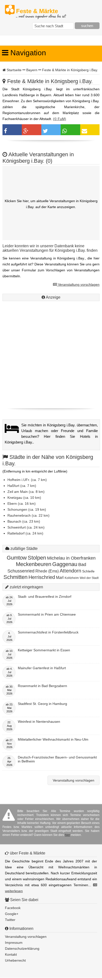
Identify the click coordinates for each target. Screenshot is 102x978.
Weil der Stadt (89, 578)
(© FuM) (59, 119)
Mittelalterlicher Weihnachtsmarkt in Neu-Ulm (53, 739)
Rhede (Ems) (47, 571)
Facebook (13, 908)
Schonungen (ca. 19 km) (26, 509)
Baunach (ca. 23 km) (23, 521)
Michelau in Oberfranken (71, 558)
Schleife (88, 571)
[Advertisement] (51, 353)
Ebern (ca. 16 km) (21, 503)
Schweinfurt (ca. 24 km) (26, 527)
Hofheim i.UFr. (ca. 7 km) (27, 480)
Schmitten (15, 577)
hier (67, 835)
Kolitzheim (72, 578)
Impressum (14, 943)
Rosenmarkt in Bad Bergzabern (42, 686)
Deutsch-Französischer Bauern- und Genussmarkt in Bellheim (57, 759)
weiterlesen (14, 891)
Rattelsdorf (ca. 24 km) (25, 533)
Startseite (14, 70)
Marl (60, 577)
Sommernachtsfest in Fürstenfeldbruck (48, 632)
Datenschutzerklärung (22, 948)
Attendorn (70, 570)
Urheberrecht (15, 960)
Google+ (11, 914)
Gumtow (17, 558)
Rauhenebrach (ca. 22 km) (28, 515)
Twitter (10, 920)
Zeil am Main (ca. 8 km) (26, 492)
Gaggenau (64, 564)
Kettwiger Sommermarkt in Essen (44, 650)
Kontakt (11, 954)
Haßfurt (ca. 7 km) (21, 486)
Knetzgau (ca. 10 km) (24, 498)
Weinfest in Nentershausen (39, 722)
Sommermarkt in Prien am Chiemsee (47, 614)
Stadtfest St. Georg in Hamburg (42, 704)
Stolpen (37, 558)
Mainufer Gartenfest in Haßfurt (42, 668)
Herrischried (41, 577)
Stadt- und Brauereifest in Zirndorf (44, 597)
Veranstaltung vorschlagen (78, 284)
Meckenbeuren (33, 564)
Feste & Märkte (40, 11)
